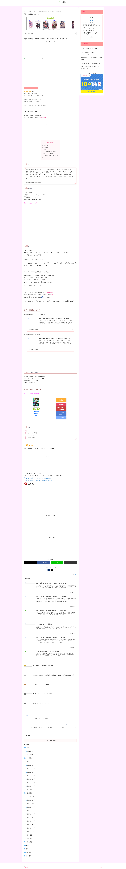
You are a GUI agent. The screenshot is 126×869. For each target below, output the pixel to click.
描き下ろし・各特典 (48, 153)
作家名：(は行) (34, 87)
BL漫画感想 (28, 87)
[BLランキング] (30, 483)
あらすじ (46, 145)
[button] (75, 33)
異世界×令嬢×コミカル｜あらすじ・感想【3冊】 (91, 58)
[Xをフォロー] (52, 570)
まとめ (45, 157)
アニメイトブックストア (61, 413)
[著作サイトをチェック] (49, 570)
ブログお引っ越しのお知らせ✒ (89, 48)
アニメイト (61, 417)
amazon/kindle (61, 399)
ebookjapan (61, 404)
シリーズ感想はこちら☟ (50, 151)
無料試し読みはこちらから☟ (51, 155)
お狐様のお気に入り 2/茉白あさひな (90, 63)
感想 (45, 149)
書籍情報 (46, 147)
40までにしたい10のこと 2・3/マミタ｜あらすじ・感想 (91, 53)
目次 (48, 142)
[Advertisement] (50, 49)
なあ (91, 20)
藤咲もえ (41, 87)
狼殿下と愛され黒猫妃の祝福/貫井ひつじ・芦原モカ (91, 67)
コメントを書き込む (50, 740)
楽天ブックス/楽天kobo (61, 408)
